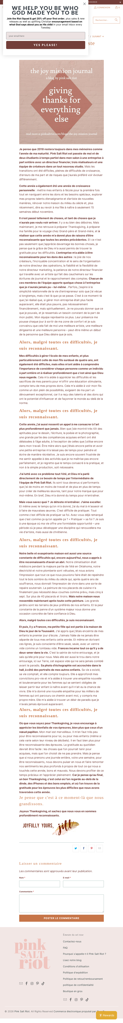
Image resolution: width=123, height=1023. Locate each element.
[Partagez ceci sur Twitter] (76, 848)
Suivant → (98, 36)
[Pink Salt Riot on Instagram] (32, 984)
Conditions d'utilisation (76, 966)
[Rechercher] (116, 20)
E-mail (67, 877)
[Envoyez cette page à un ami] (99, 848)
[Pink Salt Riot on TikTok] (43, 984)
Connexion (103, 7)
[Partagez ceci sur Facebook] (84, 848)
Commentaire (26, 891)
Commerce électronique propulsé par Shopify (79, 1011)
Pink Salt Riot (22, 1011)
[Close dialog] (84, 3)
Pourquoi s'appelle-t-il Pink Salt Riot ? (84, 953)
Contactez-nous (72, 941)
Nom (22, 877)
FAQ (65, 947)
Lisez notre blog (72, 960)
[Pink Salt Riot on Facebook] (26, 984)
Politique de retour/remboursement (83, 978)
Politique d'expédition (75, 972)
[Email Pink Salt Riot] (21, 984)
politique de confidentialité (78, 984)
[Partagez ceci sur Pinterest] (91, 848)
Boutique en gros (72, 991)
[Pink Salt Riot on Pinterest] (37, 984)
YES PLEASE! (46, 45)
